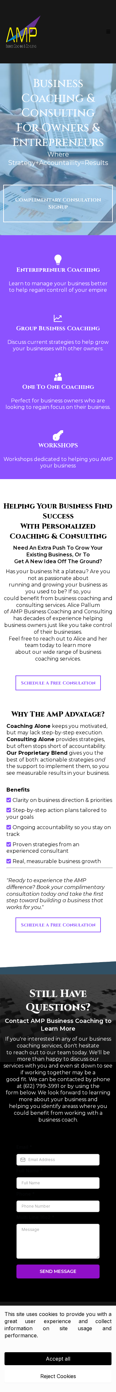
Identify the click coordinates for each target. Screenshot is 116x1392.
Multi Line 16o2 (35, 1217)
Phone (25, 1194)
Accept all (58, 1358)
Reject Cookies (58, 1376)
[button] (107, 31)
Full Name (29, 1170)
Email (24, 1147)
